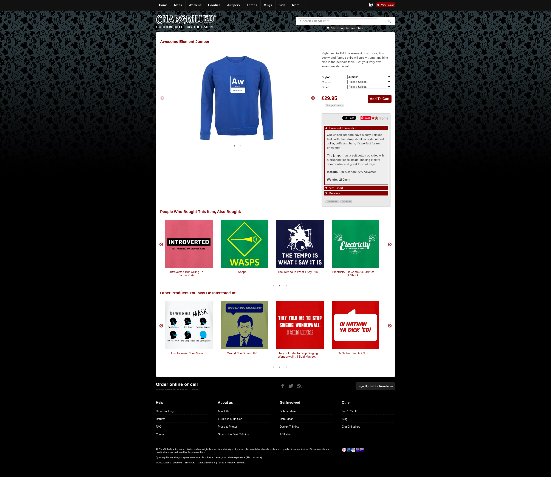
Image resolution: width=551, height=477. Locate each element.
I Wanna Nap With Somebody (203, 272)
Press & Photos (228, 426)
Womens (195, 5)
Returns (161, 419)
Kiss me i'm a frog (211, 353)
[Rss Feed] (299, 386)
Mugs (268, 5)
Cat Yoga (267, 353)
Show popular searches (347, 28)
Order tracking (164, 411)
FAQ (158, 426)
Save (367, 117)
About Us (223, 411)
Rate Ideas (286, 419)
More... (297, 5)
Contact (161, 434)
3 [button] (286, 286)
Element (346, 201)
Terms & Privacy (226, 462)
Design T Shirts (289, 426)
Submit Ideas (288, 411)
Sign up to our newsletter (375, 386)
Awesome (332, 201)
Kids (282, 5)
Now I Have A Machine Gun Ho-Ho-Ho (323, 354)
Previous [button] (162, 98)
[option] (239, 98)
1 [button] (234, 146)
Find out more (254, 457)
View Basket (387, 5)
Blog (344, 419)
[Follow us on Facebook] (282, 386)
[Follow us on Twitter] (291, 386)
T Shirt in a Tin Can (230, 419)
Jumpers (233, 5)
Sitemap (241, 462)
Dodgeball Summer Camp (314, 272)
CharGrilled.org (351, 426)
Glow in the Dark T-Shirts (233, 434)
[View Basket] (371, 5)
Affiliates (285, 434)
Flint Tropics (258, 272)
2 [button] (241, 146)
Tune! (378, 353)
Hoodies (214, 5)
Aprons (251, 5)
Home (163, 5)
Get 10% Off (350, 411)
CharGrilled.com (206, 462)
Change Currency (334, 105)
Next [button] (313, 98)
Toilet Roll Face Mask (369, 272)
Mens (178, 5)
